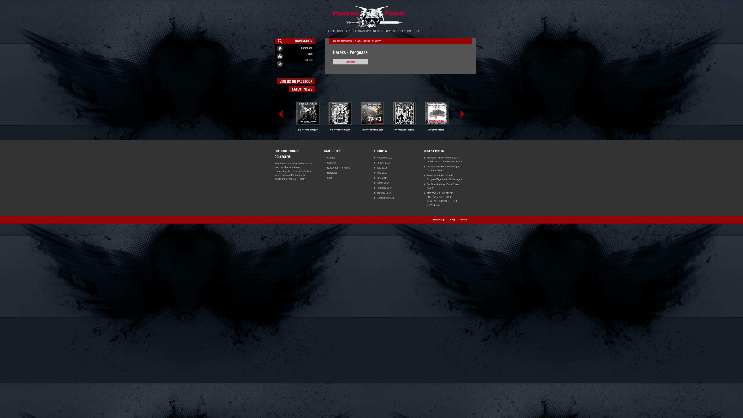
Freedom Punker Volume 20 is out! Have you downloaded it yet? (444, 159)
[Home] (349, 40)
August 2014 (383, 162)
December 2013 (385, 198)
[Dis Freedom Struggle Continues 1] (404, 118)
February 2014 (384, 188)
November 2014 (385, 157)
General (331, 162)
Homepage (439, 219)
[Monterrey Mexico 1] (437, 116)
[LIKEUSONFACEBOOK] (296, 81)
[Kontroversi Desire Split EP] (372, 118)
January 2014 (384, 193)
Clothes (331, 157)
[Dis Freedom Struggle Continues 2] (340, 118)
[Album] (358, 40)
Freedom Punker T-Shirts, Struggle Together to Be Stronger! (444, 177)
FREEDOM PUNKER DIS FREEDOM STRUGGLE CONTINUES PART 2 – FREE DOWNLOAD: (442, 199)
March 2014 (383, 183)
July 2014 (382, 167)
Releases (332, 172)
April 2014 (382, 177)
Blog (452, 219)
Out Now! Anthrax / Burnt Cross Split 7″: (443, 186)
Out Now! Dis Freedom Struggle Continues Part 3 (443, 168)
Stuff (329, 177)
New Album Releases (338, 167)
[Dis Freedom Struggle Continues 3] (308, 118)
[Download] (350, 61)
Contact (464, 219)
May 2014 (382, 172)
